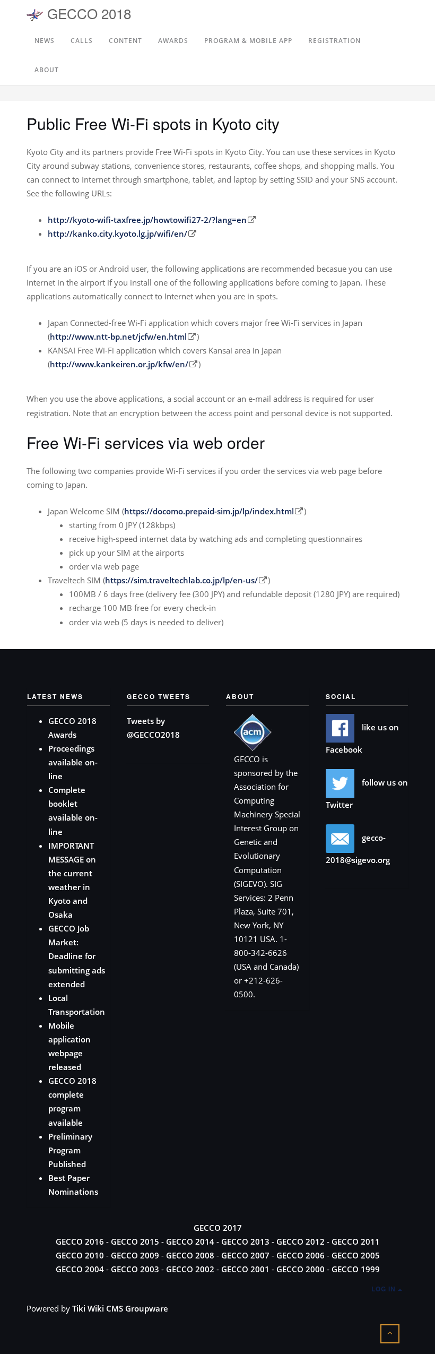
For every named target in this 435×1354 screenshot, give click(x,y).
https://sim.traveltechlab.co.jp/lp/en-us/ (181, 580)
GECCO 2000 (300, 1269)
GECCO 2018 (87, 13)
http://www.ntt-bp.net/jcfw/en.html (118, 336)
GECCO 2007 (245, 1255)
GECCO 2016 (80, 1241)
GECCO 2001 (245, 1269)
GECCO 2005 (356, 1255)
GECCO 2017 (218, 1227)
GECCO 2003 (135, 1269)
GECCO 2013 (245, 1241)
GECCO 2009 (135, 1255)
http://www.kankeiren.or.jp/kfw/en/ (119, 364)
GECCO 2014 (190, 1241)
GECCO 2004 (80, 1269)
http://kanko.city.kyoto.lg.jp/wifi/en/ (117, 233)
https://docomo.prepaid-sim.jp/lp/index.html (209, 511)
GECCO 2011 (356, 1241)
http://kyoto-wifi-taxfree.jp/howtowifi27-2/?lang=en (147, 219)
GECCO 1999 (356, 1269)
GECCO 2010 (80, 1255)
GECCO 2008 (190, 1255)
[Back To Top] (389, 1332)
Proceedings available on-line (73, 762)
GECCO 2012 (300, 1241)
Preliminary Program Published (70, 1150)
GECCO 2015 (135, 1241)
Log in (384, 1288)
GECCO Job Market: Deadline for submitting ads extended (76, 956)
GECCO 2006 (300, 1255)
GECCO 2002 (190, 1269)
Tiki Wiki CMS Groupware (120, 1308)
